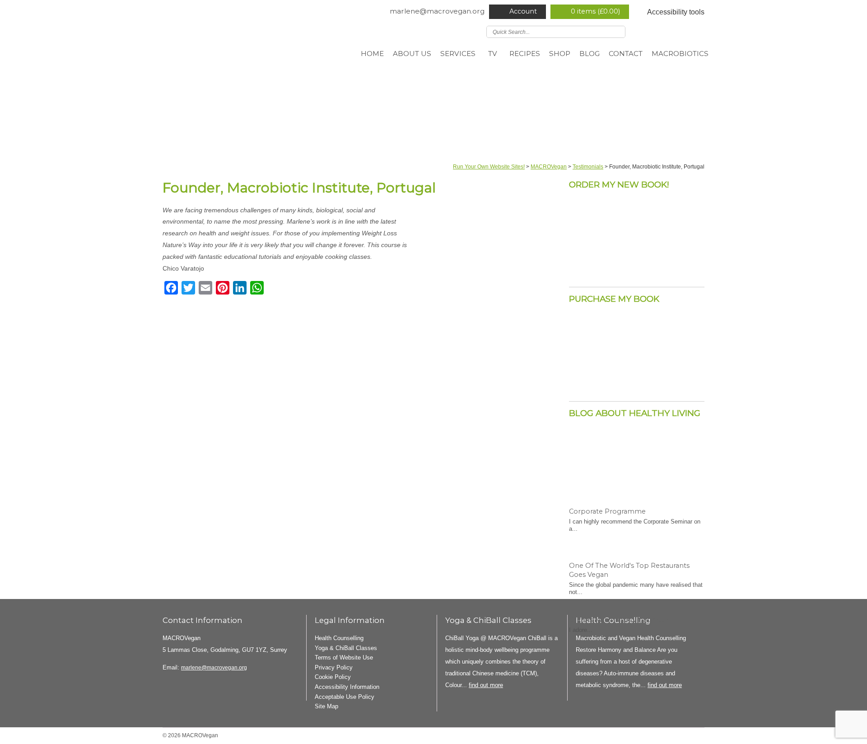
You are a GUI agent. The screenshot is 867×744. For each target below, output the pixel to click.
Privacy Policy (334, 667)
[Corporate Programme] (636, 467)
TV (492, 53)
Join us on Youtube (698, 31)
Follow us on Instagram (685, 31)
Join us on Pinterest (672, 31)
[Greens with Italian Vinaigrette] (636, 575)
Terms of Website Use (344, 657)
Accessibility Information (347, 686)
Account (523, 11)
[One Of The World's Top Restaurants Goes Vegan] (636, 521)
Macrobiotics (680, 53)
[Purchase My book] (636, 383)
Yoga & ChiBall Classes (346, 648)
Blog (589, 53)
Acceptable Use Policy (344, 696)
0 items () (595, 11)
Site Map (326, 706)
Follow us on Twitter (646, 31)
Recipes (524, 53)
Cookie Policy (333, 677)
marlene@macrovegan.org (437, 11)
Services (457, 53)
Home (372, 53)
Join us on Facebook (659, 31)
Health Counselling (339, 638)
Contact (626, 53)
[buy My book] (636, 268)
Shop (559, 53)
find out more (486, 685)
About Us (412, 53)
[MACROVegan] (247, 54)
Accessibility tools (675, 12)
